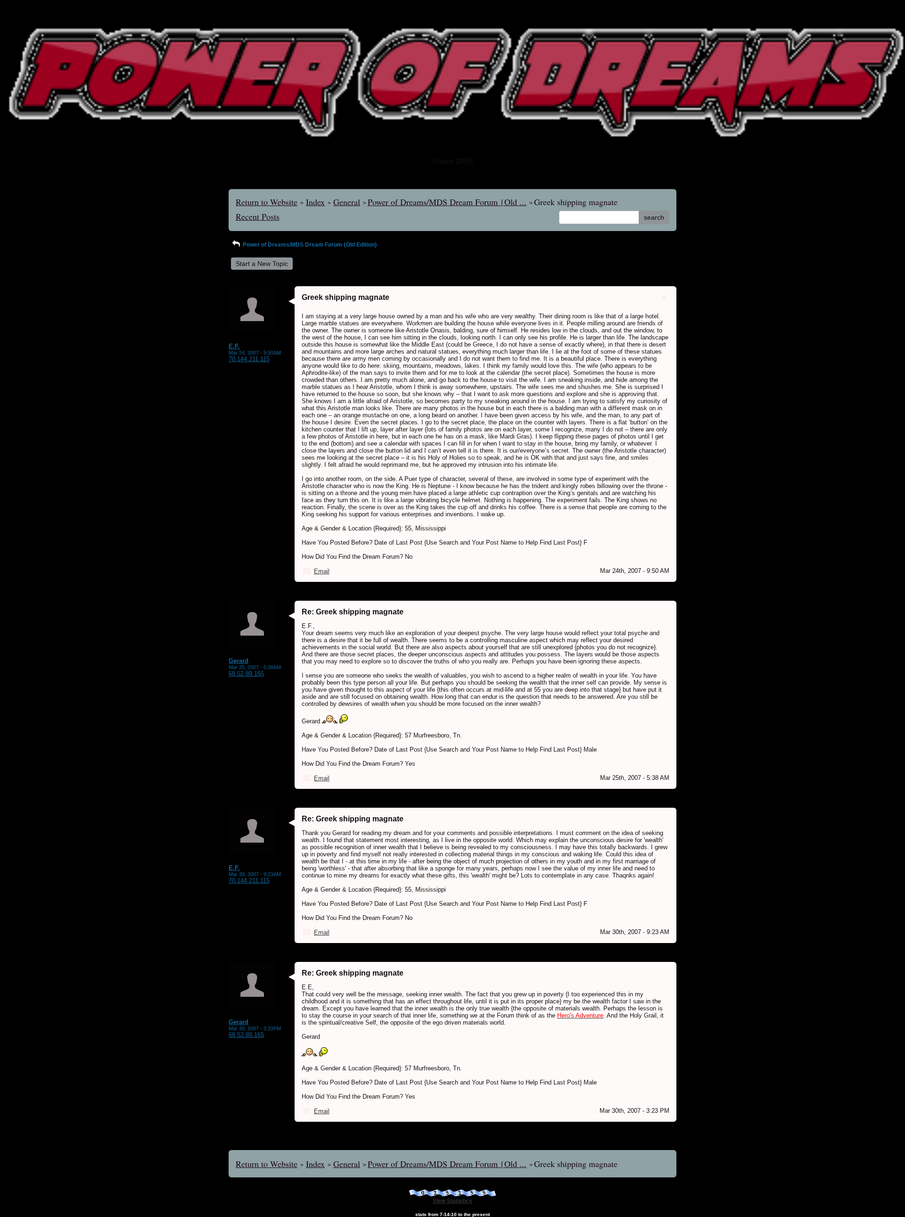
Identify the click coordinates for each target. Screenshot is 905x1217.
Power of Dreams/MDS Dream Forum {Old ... (447, 201)
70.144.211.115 (249, 359)
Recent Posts (258, 216)
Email (321, 571)
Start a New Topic (262, 263)
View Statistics (452, 1201)
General (346, 201)
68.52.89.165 (246, 673)
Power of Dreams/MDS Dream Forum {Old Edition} (309, 244)
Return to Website (266, 201)
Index (315, 201)
